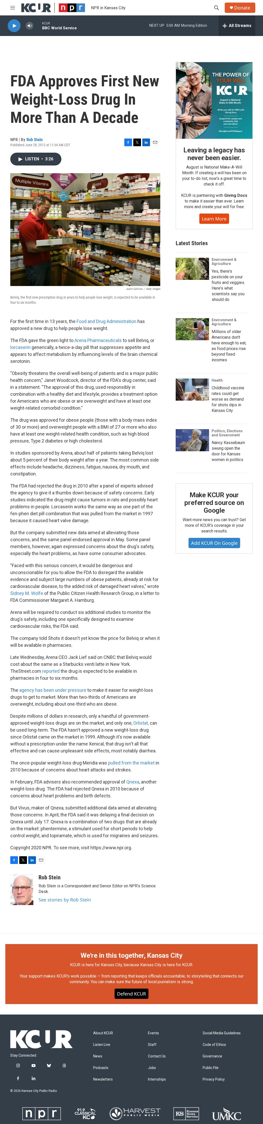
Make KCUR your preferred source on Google (214, 502)
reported (51, 671)
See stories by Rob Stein (65, 900)
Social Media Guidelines (222, 1033)
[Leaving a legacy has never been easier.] (214, 100)
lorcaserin (20, 347)
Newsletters (103, 1079)
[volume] (29, 26)
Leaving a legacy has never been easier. (214, 154)
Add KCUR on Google (214, 543)
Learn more (214, 219)
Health (217, 380)
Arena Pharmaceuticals (98, 340)
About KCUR (103, 1033)
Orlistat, (141, 723)
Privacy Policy (214, 1079)
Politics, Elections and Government (227, 433)
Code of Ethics (214, 1045)
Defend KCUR (131, 994)
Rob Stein (34, 139)
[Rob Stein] (21, 889)
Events (153, 1033)
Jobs (152, 1068)
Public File (211, 1068)
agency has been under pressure (52, 690)
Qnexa (132, 782)
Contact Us (157, 1056)
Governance (212, 1056)
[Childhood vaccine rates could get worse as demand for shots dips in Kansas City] (192, 390)
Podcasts (100, 1068)
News (97, 1056)
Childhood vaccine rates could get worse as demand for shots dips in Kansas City (228, 399)
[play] (14, 26)
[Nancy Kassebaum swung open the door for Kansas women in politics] (192, 440)
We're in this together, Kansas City (131, 955)
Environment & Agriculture (224, 261)
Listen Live (101, 1045)
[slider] (38, 25)
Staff (152, 1045)
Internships (157, 1079)
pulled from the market (131, 763)
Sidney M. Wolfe (26, 593)
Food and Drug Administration (106, 321)
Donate (242, 8)
